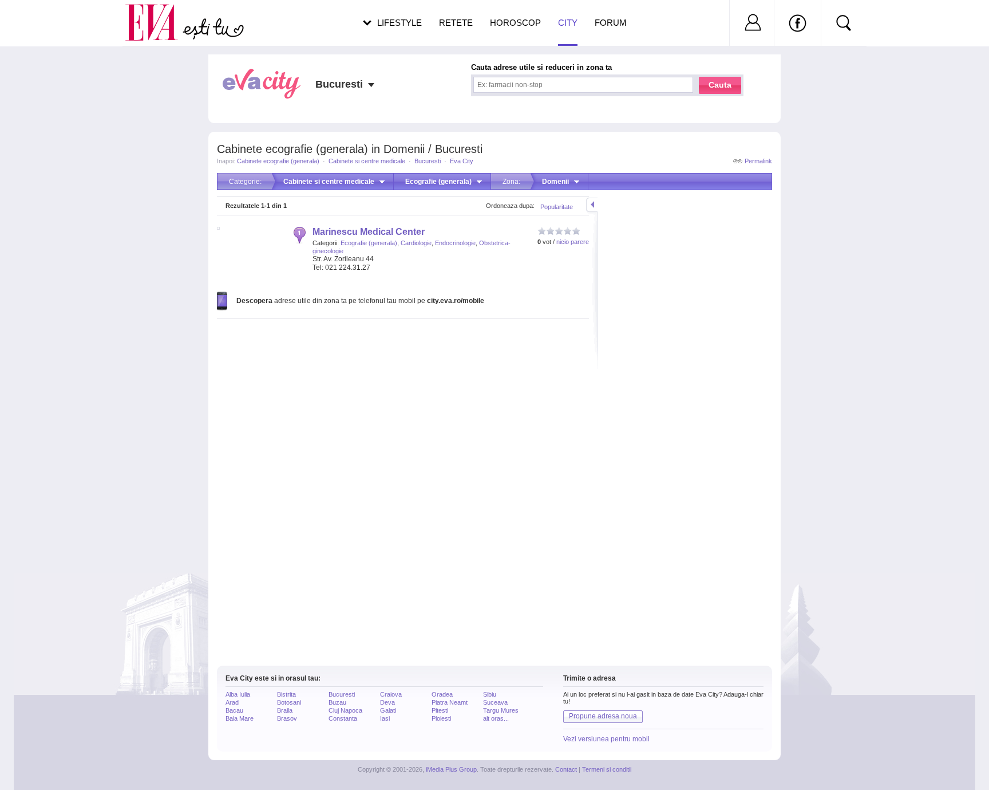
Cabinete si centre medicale (367, 161)
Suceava (495, 702)
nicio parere (572, 241)
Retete (456, 22)
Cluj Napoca (345, 710)
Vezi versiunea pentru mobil (606, 739)
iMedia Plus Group (451, 769)
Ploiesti (441, 718)
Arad (232, 702)
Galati (388, 710)
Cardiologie (416, 242)
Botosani (289, 702)
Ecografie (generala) (369, 242)
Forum (611, 22)
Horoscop (515, 22)
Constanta (343, 718)
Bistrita (286, 694)
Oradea (442, 694)
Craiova (391, 694)
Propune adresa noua (603, 716)
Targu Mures (501, 710)
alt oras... (496, 718)
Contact (566, 769)
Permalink (758, 161)
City (567, 22)
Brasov (287, 718)
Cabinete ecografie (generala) (278, 161)
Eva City (461, 161)
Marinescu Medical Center (368, 232)
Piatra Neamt (450, 702)
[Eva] (158, 13)
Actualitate (40, 20)
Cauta (720, 84)
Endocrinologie (455, 242)
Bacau (234, 710)
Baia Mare (240, 718)
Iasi (385, 718)
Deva (387, 702)
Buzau (337, 702)
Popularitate (556, 206)
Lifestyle (399, 22)
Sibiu (489, 694)
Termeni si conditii (606, 769)
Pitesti (440, 710)
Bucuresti (427, 161)
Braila (284, 710)
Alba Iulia (238, 694)
